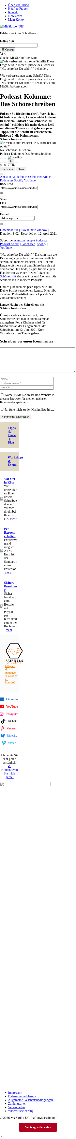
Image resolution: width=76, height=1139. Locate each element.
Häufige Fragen (18, 8)
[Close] (1, 174)
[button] (1, 1137)
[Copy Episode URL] (1, 211)
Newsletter (15, 16)
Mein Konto (16, 19)
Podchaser (7, 180)
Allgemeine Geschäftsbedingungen (30, 1100)
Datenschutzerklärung (22, 1096)
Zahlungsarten (17, 1103)
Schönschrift (8, 276)
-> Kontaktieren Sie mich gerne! (9, 771)
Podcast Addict (41, 176)
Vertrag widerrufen (38, 1127)
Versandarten (16, 1107)
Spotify (19, 180)
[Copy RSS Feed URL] (1, 193)
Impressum (15, 1092)
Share (20, 169)
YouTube (30, 180)
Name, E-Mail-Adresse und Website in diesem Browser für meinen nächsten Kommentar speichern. (27, 398)
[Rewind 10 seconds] (5, 162)
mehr (13, 519)
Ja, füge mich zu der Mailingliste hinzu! (29, 409)
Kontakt (13, 12)
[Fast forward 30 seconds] (16, 162)
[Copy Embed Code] (1, 224)
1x (11, 161)
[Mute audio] (1, 162)
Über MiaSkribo (18, 5)
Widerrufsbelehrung (20, 1111)
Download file (9, 230)
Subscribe (7, 169)
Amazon (6, 176)
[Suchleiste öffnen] (3, 54)
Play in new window (34, 230)
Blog (11, 442)
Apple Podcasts (22, 176)
